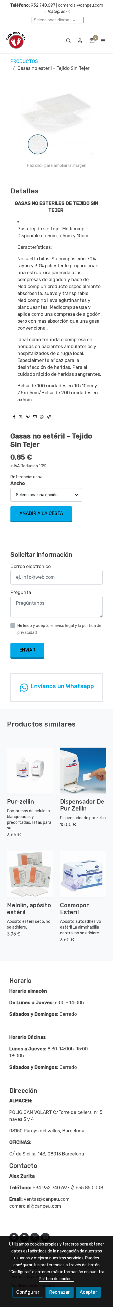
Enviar (27, 650)
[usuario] (80, 40)
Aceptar (88, 1292)
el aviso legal (62, 625)
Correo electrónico (30, 566)
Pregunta (20, 592)
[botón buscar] (68, 40)
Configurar (27, 1292)
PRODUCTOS (24, 61)
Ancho (17, 483)
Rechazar (59, 1292)
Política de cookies (56, 1278)
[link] (16, 40)
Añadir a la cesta (41, 513)
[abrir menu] (103, 40)
